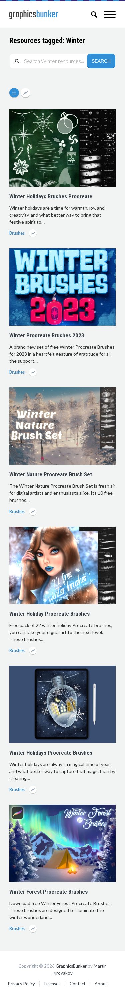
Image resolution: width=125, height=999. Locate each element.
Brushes (17, 233)
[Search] (90, 14)
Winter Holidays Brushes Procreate (50, 196)
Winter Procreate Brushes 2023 (46, 335)
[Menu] (106, 14)
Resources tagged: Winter (47, 40)
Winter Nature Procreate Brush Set (50, 474)
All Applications (15, 93)
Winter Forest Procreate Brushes (48, 891)
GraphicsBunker (71, 966)
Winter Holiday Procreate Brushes (49, 613)
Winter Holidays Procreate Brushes (50, 752)
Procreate (25, 93)
